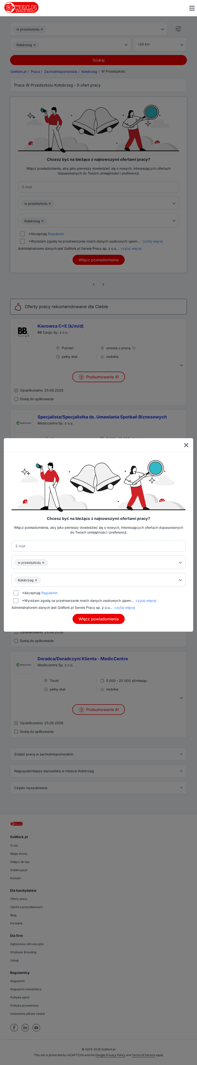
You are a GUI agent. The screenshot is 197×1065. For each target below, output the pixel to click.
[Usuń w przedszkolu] (43, 562)
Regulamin (49, 593)
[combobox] (98, 562)
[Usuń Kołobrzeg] (36, 580)
